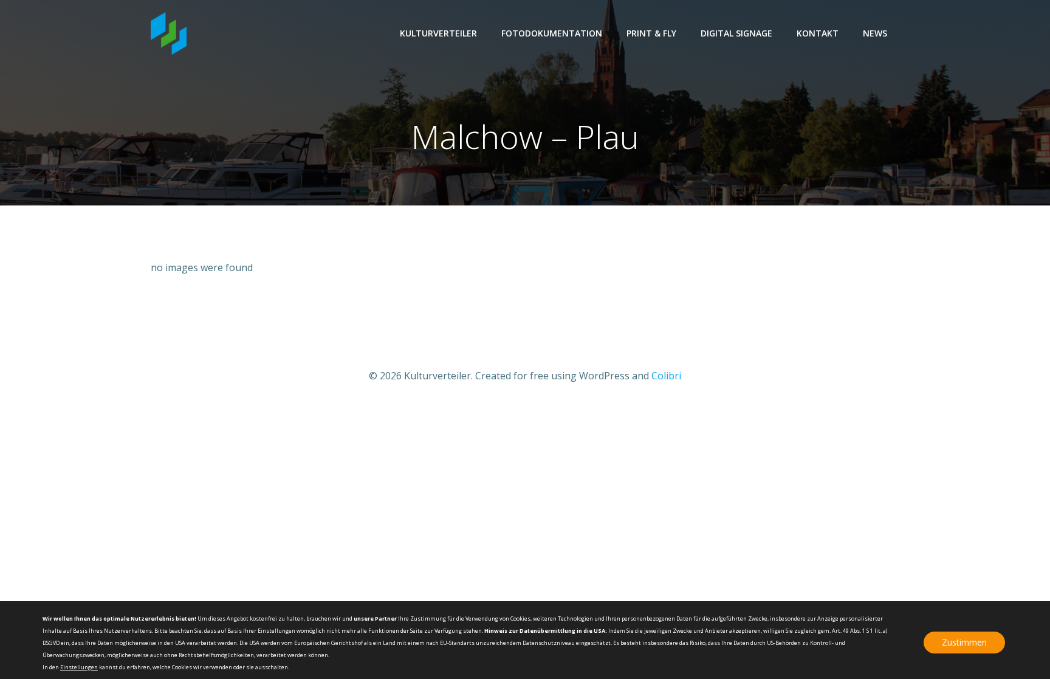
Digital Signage (736, 33)
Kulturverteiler (438, 33)
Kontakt (818, 33)
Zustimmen (964, 642)
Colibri (666, 375)
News (875, 33)
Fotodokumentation (551, 33)
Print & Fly (651, 33)
